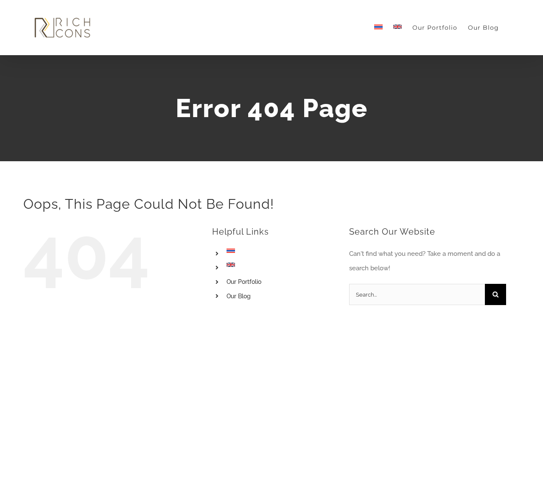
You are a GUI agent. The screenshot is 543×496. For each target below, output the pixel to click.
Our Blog (239, 296)
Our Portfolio (244, 281)
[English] (397, 27)
